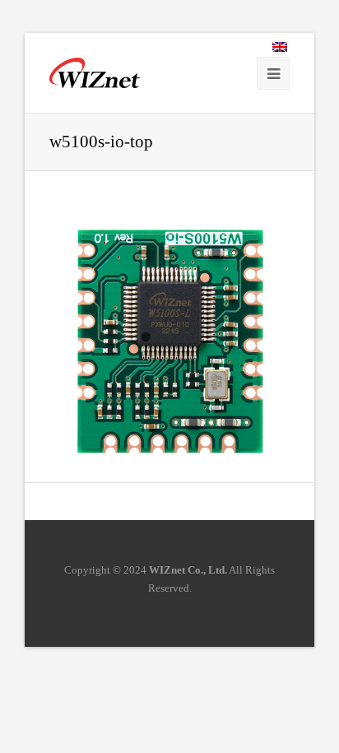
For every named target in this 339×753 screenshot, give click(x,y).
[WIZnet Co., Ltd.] (94, 73)
